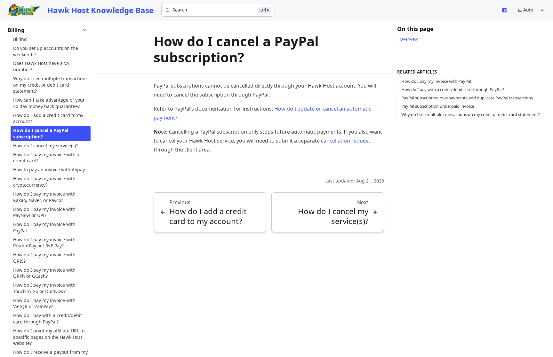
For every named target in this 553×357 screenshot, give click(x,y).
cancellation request (345, 140)
